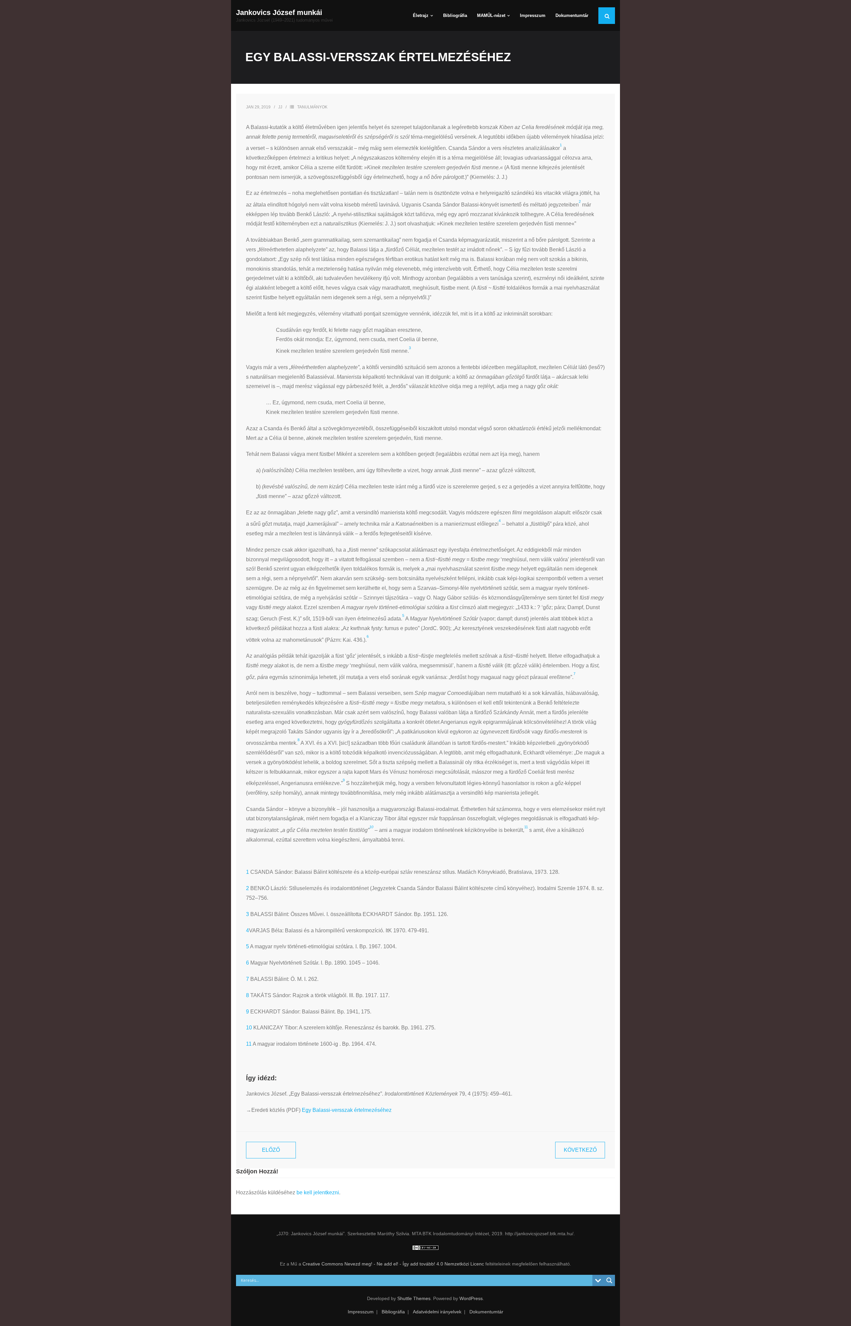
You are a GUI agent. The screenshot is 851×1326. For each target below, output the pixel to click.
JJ (280, 107)
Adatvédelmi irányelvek (437, 1311)
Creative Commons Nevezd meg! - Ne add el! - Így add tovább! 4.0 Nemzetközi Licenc (393, 1263)
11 (249, 1044)
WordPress (471, 1298)
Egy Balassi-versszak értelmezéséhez (347, 1110)
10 (249, 1027)
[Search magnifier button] (609, 1280)
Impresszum (361, 1311)
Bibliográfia (393, 1311)
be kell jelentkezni (318, 1192)
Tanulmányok (312, 107)
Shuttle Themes (413, 1298)
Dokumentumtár (486, 1311)
